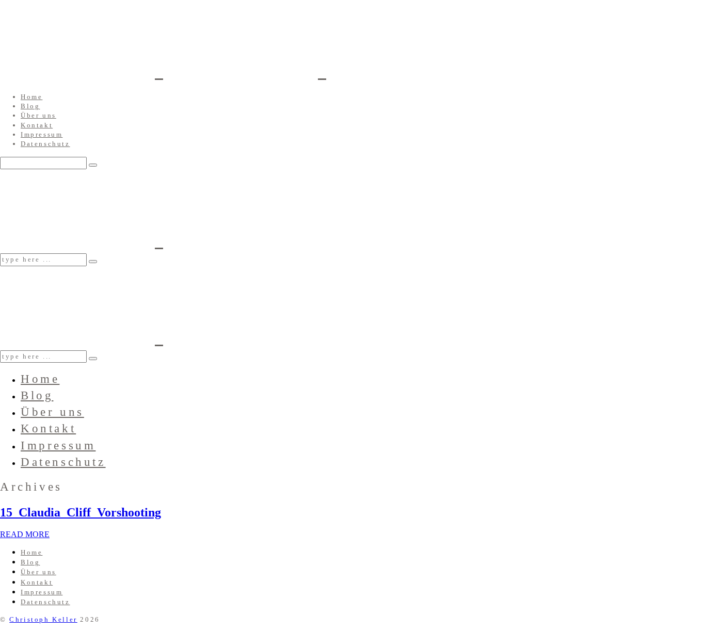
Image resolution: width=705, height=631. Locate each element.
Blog (30, 106)
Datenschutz (45, 144)
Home (31, 97)
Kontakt (37, 125)
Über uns (38, 115)
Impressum (41, 134)
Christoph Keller (43, 619)
